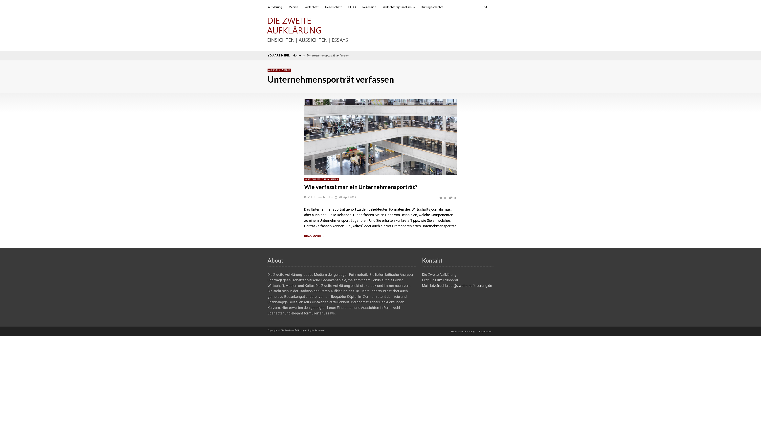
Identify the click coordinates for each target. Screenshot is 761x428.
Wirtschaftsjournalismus (321, 179)
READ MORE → (314, 236)
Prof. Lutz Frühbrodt (317, 197)
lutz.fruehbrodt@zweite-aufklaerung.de (461, 286)
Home (297, 55)
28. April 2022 (347, 197)
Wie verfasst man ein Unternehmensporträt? (360, 186)
